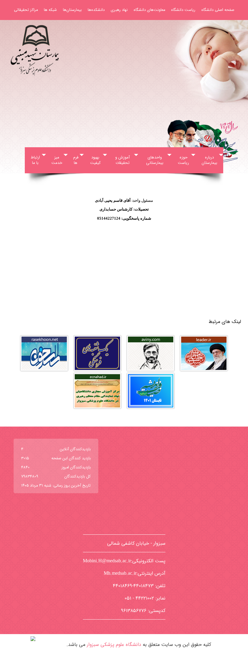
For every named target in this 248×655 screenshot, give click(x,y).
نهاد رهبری (119, 10)
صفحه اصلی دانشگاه (217, 10)
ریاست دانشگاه (183, 10)
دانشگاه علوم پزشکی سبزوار (114, 644)
